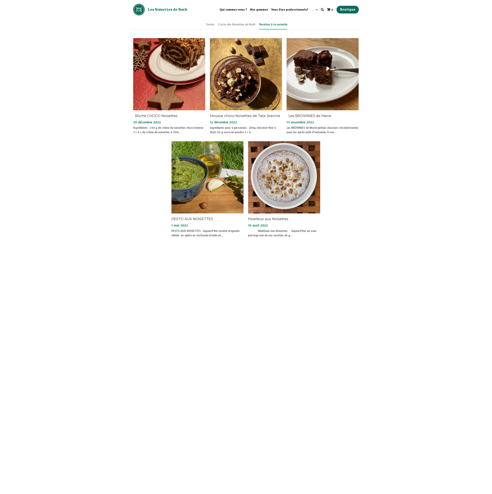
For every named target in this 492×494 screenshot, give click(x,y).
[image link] (139, 9)
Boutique (347, 9)
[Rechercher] (322, 9)
